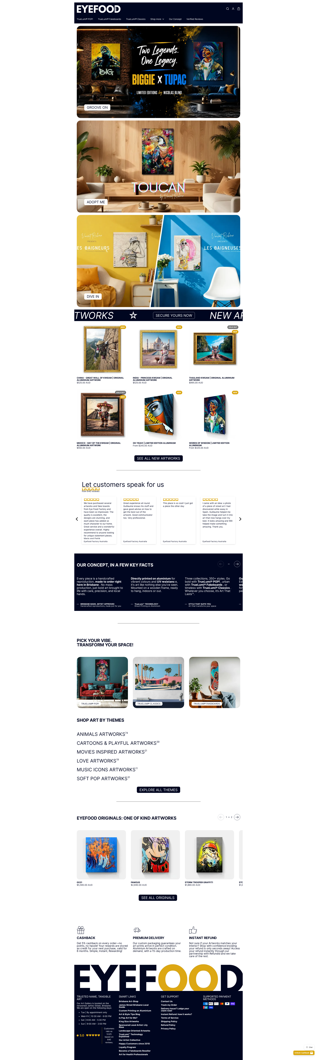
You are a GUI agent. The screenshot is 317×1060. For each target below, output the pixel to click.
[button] (227, 8)
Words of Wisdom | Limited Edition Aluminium (215, 419)
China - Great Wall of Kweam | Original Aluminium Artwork (102, 353)
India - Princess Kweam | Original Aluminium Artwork (158, 353)
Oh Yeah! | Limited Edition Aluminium (158, 419)
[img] (160, 489)
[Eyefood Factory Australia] (99, 8)
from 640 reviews (90, 491)
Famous (155, 859)
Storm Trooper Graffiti (209, 859)
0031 (101, 859)
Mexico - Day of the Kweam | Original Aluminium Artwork (102, 419)
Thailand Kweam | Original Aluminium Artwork (215, 353)
